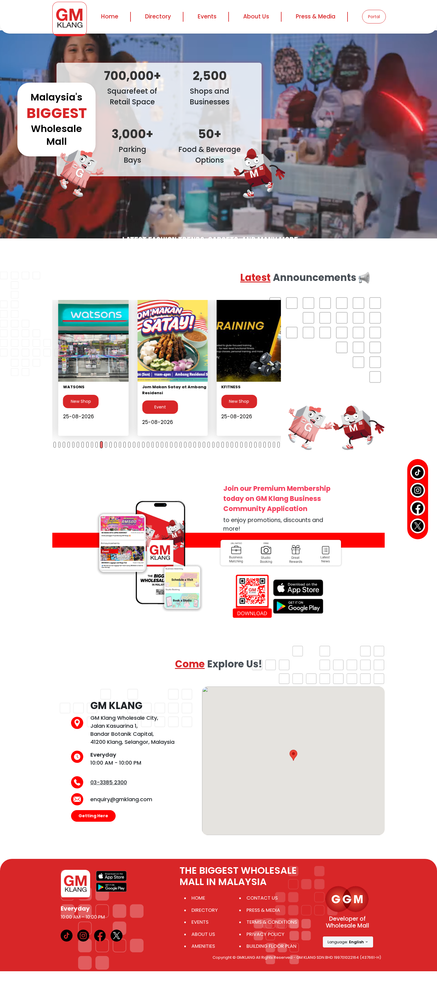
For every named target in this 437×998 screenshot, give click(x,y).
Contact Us (262, 898)
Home (109, 16)
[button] (293, 755)
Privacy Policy (265, 934)
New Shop (154, 401)
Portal (374, 17)
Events (207, 16)
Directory (204, 910)
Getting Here (93, 816)
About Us (203, 934)
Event (75, 407)
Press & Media (315, 16)
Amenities (203, 946)
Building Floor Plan (271, 946)
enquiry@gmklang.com (121, 799)
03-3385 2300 (108, 782)
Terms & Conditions (271, 922)
